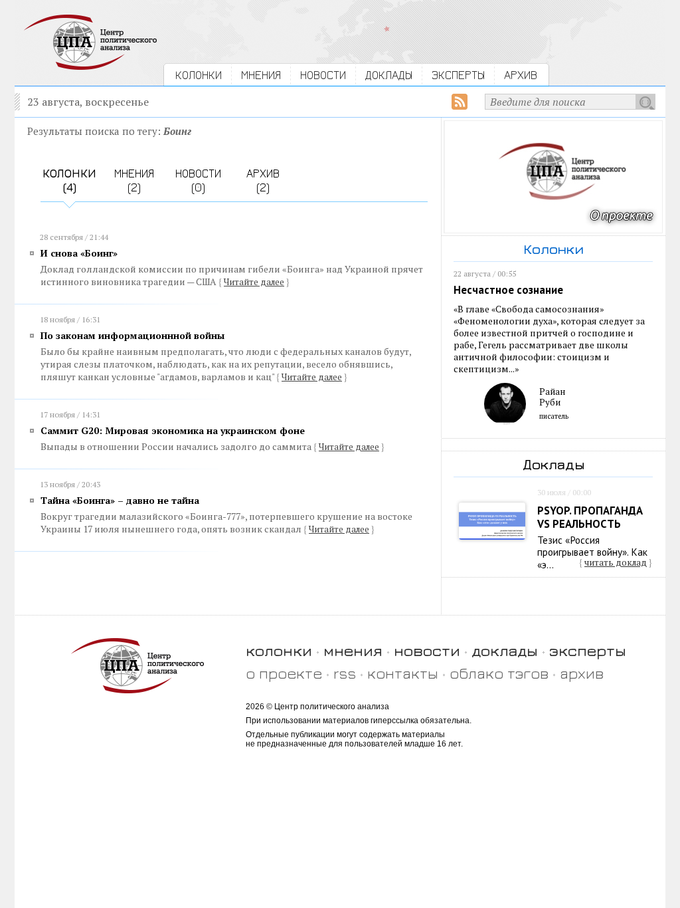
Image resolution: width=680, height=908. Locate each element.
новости (427, 650)
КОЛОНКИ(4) (69, 180)
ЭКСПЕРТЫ (458, 75)
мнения (352, 650)
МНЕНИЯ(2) (134, 180)
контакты (402, 673)
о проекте (284, 673)
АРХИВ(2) (263, 180)
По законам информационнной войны (132, 335)
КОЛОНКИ (198, 75)
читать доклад (615, 562)
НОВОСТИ (323, 75)
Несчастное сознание (508, 289)
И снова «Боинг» (79, 253)
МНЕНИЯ (261, 75)
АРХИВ (520, 75)
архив (582, 673)
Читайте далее (254, 282)
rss (344, 673)
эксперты (587, 650)
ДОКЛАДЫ (388, 75)
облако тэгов (499, 673)
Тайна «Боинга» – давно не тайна (120, 500)
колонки (279, 650)
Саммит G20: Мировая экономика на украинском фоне (173, 430)
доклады (504, 650)
